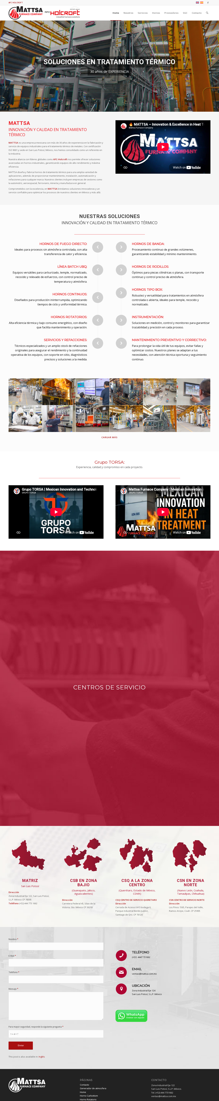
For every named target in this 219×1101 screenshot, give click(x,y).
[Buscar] (207, 12)
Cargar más (109, 437)
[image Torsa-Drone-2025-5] (25, 391)
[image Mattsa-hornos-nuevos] (160, 418)
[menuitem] (115, 12)
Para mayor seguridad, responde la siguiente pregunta (36, 1026)
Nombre (13, 939)
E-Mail (12, 955)
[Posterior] (216, 66)
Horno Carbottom (89, 1095)
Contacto (84, 1084)
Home (83, 1092)
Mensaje (13, 988)
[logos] (45, 12)
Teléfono (14, 972)
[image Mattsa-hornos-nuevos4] (126, 391)
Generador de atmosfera (93, 1088)
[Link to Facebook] (207, 2)
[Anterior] (3, 66)
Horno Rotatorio (88, 1099)
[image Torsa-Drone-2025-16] (160, 391)
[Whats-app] (131, 1016)
